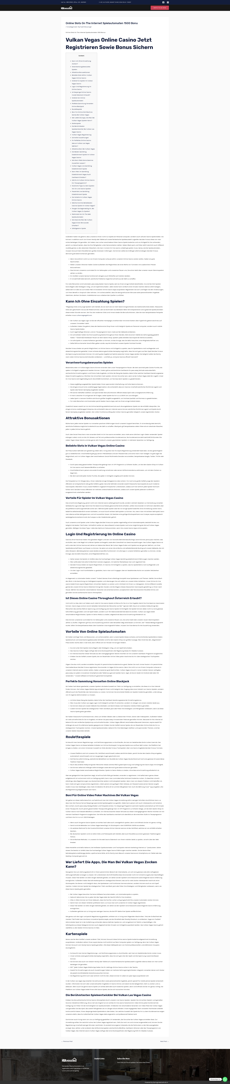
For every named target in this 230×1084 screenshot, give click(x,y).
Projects (116, 8)
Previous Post (67, 1041)
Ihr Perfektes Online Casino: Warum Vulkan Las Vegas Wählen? (81, 143)
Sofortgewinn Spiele (79, 228)
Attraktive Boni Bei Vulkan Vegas (83, 149)
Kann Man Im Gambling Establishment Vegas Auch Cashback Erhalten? (81, 174)
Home (102, 8)
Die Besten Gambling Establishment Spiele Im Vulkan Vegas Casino (83, 154)
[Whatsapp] (225, 1079)
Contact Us (125, 8)
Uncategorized (72, 27)
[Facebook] (163, 2)
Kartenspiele (76, 123)
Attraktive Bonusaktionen (81, 72)
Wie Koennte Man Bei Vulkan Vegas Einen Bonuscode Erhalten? (82, 222)
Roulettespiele (77, 109)
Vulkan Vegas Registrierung (81, 135)
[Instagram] (168, 2)
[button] (160, 8)
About (109, 8)
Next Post (164, 1041)
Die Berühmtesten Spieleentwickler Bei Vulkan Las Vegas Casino (83, 129)
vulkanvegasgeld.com (84, 315)
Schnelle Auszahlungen (80, 137)
